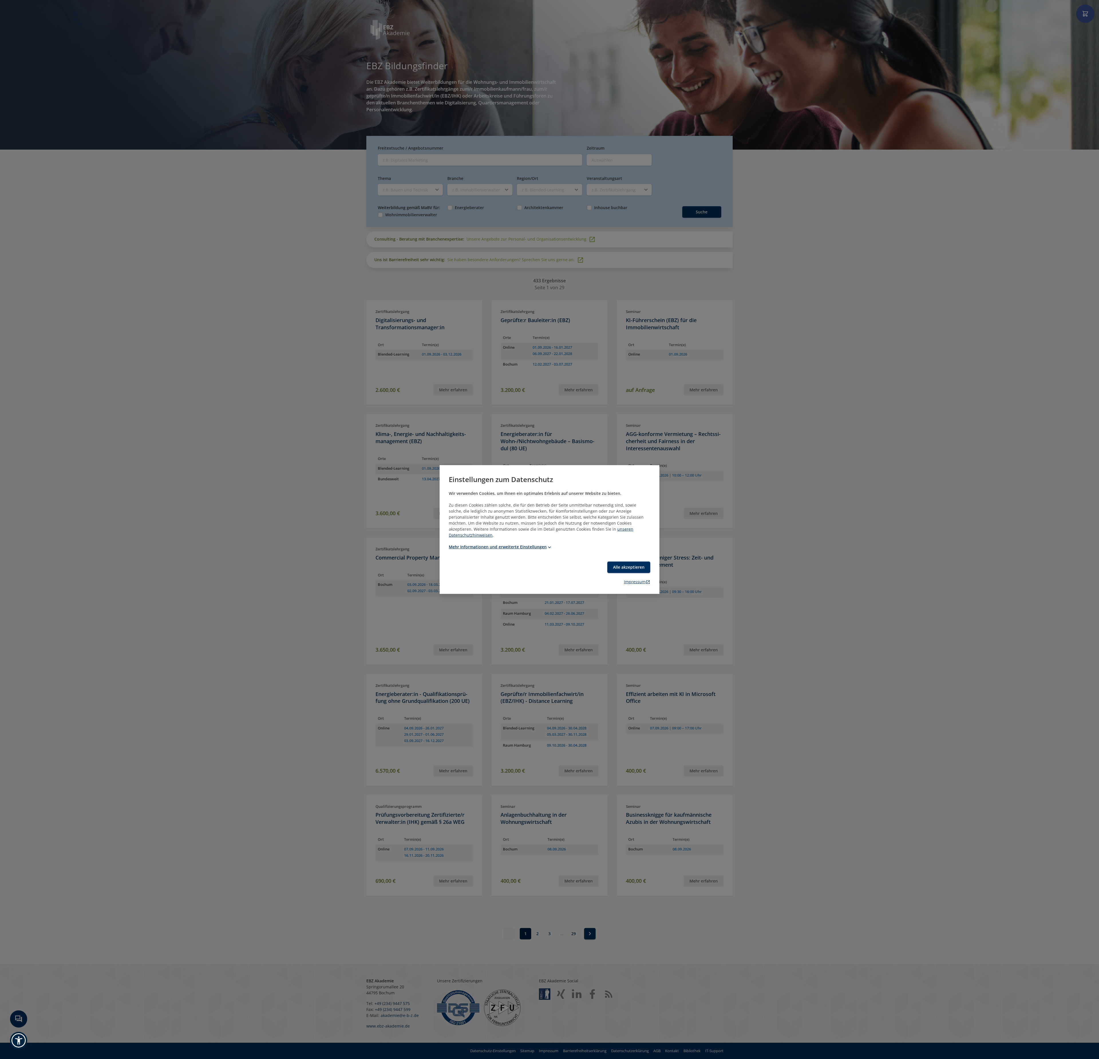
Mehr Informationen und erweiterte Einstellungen (498, 547)
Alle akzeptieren (629, 567)
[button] (18, 1040)
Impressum (635, 581)
